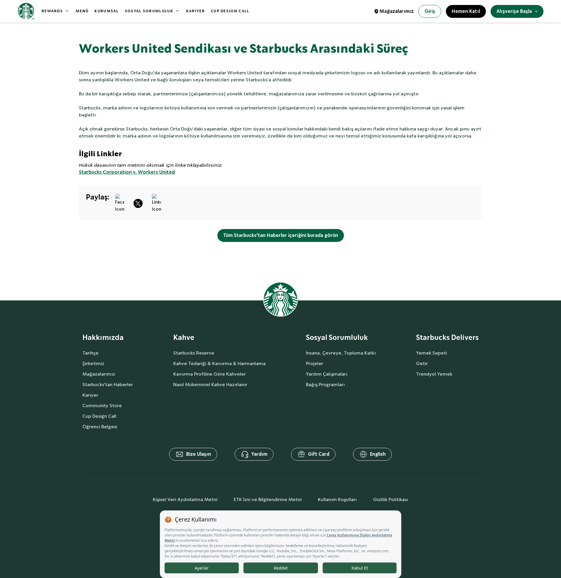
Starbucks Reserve (193, 353)
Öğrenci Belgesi (99, 427)
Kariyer (90, 395)
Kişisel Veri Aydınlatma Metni (185, 499)
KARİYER (195, 10)
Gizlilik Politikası (390, 499)
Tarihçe (90, 353)
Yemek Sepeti (431, 353)
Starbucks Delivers (447, 337)
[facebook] (119, 202)
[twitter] (138, 202)
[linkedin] (156, 202)
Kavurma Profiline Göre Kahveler (209, 374)
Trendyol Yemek (434, 374)
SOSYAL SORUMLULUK (149, 10)
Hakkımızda (103, 337)
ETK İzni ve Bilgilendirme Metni (268, 499)
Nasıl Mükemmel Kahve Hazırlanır (210, 384)
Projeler (314, 363)
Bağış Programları (325, 384)
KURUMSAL (106, 10)
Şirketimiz (93, 363)
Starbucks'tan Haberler (107, 384)
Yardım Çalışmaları (326, 374)
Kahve (183, 337)
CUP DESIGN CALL (230, 10)
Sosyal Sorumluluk (337, 337)
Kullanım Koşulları (337, 499)
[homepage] (26, 11)
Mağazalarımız (397, 11)
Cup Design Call (99, 416)
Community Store (102, 405)
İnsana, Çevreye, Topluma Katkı (341, 353)
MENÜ (82, 10)
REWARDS (52, 10)
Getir (422, 363)
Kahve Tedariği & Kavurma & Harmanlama (219, 363)
